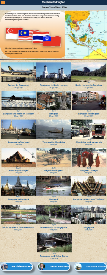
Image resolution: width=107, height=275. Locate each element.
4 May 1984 (18, 173)
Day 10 (18, 168)
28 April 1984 (18, 116)
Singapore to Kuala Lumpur (54, 85)
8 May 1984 (53, 201)
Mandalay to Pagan (19, 170)
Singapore (89, 227)
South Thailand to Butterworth (18, 227)
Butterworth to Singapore (53, 227)
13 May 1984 (54, 258)
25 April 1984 (18, 88)
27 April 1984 (88, 88)
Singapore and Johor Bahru (54, 256)
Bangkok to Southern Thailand (89, 199)
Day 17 (54, 225)
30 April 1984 (88, 116)
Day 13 (18, 196)
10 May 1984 (18, 230)
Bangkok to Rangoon (89, 113)
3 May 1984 (88, 144)
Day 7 (18, 139)
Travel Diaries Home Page (21, 266)
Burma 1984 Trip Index (96, 266)
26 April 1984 (53, 88)
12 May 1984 (89, 230)
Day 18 (89, 225)
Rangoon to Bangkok (18, 199)
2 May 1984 (53, 144)
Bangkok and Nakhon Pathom (18, 113)
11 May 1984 (54, 230)
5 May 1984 (53, 173)
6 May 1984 (88, 173)
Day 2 (54, 83)
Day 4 (18, 111)
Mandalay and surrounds (89, 142)
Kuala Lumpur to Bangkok (88, 85)
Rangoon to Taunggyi (18, 142)
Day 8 (54, 139)
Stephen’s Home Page (59, 266)
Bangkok (53, 113)
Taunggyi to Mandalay (54, 142)
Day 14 (54, 196)
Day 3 (89, 83)
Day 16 (18, 225)
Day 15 (89, 196)
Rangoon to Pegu (88, 170)
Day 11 (54, 168)
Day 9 (89, 139)
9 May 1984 (88, 201)
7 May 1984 (18, 201)
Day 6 (89, 111)
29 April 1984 (53, 116)
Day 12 (89, 168)
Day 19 (54, 253)
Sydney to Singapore (18, 85)
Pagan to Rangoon (53, 170)
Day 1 (18, 83)
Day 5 (54, 111)
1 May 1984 (18, 144)
